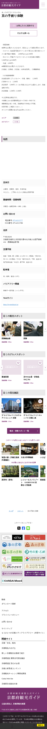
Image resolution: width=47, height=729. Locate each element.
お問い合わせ (7, 622)
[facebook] (23, 528)
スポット (20, 511)
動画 (3, 599)
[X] (19, 528)
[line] (28, 528)
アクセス (5, 611)
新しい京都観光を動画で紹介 (13, 653)
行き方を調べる (23, 33)
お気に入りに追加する (25, 26)
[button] (45, 329)
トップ (11, 511)
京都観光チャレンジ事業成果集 (14, 673)
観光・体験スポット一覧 (19, 431)
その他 (16, 122)
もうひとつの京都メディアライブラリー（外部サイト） (23, 633)
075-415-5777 (18, 220)
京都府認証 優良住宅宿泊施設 (13, 658)
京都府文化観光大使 (9, 684)
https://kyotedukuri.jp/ (10, 304)
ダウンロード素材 (9, 604)
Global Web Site (7, 679)
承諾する (40, 725)
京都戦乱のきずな (9, 648)
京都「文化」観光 (9, 643)
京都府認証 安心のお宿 (11, 663)
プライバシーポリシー (10, 615)
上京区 (16, 118)
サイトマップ (7, 628)
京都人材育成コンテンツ (11, 668)
